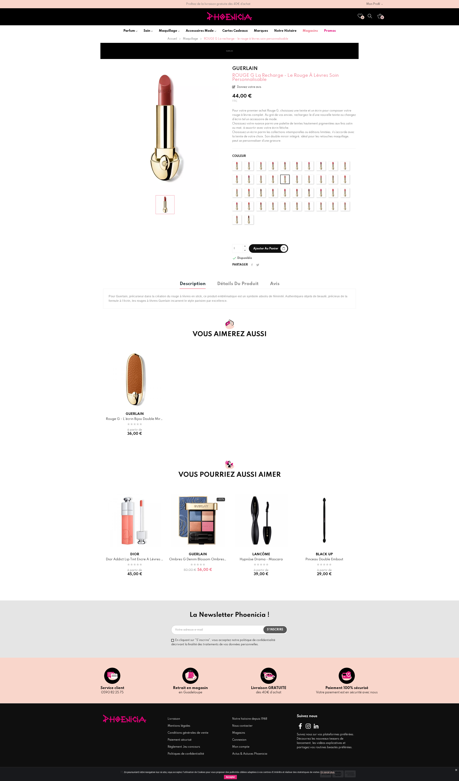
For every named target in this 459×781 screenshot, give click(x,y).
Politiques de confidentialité (186, 753)
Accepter (230, 777)
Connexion (239, 740)
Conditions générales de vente (188, 733)
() (362, 17)
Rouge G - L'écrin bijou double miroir (135, 419)
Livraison (174, 719)
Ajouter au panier (265, 248)
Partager (252, 265)
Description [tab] (193, 284)
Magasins (238, 733)
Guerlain (135, 413)
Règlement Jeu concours (184, 747)
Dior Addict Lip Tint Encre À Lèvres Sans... (135, 559)
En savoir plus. (328, 772)
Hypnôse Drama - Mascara (261, 559)
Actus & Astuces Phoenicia (249, 753)
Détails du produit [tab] (238, 284)
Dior (134, 554)
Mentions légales (179, 726)
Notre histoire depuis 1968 (249, 719)
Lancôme (261, 554)
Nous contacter (242, 726)
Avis (275, 284)
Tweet (257, 265)
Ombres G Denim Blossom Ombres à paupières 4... (198, 559)
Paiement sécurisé (179, 740)
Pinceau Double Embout (324, 559)
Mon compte (240, 747)
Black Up (324, 554)
